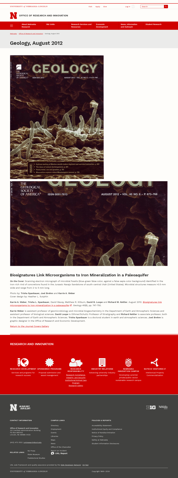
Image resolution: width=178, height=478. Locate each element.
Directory (54, 425)
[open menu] (14, 26)
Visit (90, 7)
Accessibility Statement (102, 425)
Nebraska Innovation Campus (128, 370)
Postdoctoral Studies (36, 458)
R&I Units (50, 24)
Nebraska (13, 33)
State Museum (34, 454)
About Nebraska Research (29, 25)
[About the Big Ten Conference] (151, 407)
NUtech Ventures (154, 369)
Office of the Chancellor (61, 447)
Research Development (23, 369)
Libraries (54, 436)
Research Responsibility (76, 370)
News (53, 443)
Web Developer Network (71, 465)
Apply (97, 7)
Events (53, 433)
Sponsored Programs (49, 369)
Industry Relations (102, 369)
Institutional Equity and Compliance (107, 429)
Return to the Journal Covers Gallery (29, 326)
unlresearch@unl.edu (33, 442)
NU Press (31, 451)
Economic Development (102, 25)
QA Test (85, 465)
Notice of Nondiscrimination (103, 433)
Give (105, 7)
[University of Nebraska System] (163, 407)
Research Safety (76, 386)
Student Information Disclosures (105, 443)
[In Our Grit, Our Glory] (25, 407)
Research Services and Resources (81, 25)
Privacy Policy (97, 436)
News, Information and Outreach (129, 25)
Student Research (153, 24)
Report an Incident (59, 451)
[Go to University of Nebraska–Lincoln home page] (13, 15)
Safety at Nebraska (100, 440)
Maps (53, 440)
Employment (56, 429)
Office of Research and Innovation (43, 15)
